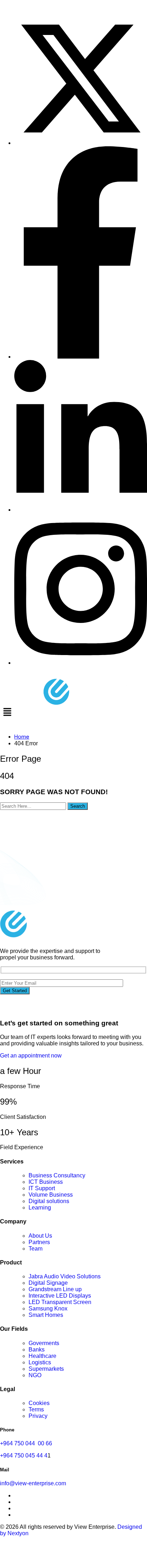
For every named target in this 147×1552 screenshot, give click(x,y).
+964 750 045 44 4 (23, 1455)
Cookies (39, 1403)
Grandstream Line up (55, 1289)
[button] (73, 713)
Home (21, 736)
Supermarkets (46, 1369)
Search (77, 806)
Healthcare (42, 1356)
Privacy (38, 1416)
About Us (40, 1236)
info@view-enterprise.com (33, 1483)
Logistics (40, 1362)
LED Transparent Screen (60, 1302)
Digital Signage (48, 1283)
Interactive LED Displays (60, 1296)
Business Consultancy (57, 1175)
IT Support (42, 1188)
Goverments (44, 1343)
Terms (36, 1409)
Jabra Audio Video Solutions (65, 1276)
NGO (35, 1375)
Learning (40, 1207)
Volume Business (51, 1195)
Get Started (15, 990)
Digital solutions (49, 1201)
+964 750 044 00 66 (26, 1443)
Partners (39, 1242)
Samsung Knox (48, 1308)
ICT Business (46, 1182)
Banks (37, 1349)
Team (35, 1249)
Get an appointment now (31, 1056)
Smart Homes (46, 1315)
